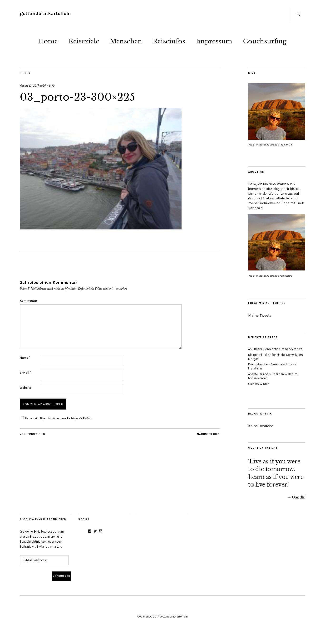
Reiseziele (84, 41)
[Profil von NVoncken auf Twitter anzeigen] (95, 531)
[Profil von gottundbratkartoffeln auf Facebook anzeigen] (90, 531)
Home (48, 41)
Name (25, 357)
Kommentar (28, 300)
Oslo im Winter (258, 384)
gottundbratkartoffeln (45, 13)
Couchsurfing (264, 41)
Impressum (214, 41)
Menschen (126, 41)
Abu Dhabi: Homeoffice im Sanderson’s (275, 349)
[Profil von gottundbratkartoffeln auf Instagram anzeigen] (100, 531)
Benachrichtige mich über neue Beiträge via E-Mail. (58, 418)
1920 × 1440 (47, 85)
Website (25, 387)
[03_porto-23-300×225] (101, 228)
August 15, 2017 (29, 85)
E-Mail (25, 372)
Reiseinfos (169, 41)
